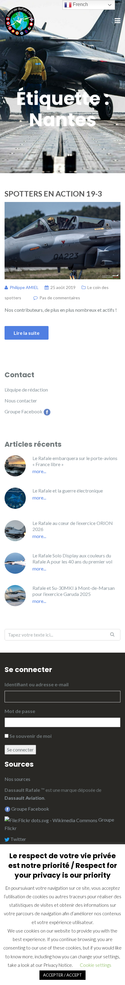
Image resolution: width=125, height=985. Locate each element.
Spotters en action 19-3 (53, 193)
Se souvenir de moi (30, 736)
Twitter (17, 839)
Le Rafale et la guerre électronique (67, 490)
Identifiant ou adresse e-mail (37, 684)
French (80, 4)
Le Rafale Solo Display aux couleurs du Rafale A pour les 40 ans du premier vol (72, 558)
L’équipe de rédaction (26, 389)
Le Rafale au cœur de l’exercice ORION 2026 (72, 526)
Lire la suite (26, 333)
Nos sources (17, 779)
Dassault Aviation (24, 798)
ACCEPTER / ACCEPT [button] (62, 975)
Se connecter (20, 749)
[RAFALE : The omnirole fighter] (20, 20)
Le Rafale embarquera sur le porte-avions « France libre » (74, 461)
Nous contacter (21, 400)
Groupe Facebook (23, 411)
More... (39, 471)
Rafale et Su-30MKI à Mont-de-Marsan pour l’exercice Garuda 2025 (73, 591)
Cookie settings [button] (95, 965)
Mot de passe (20, 711)
